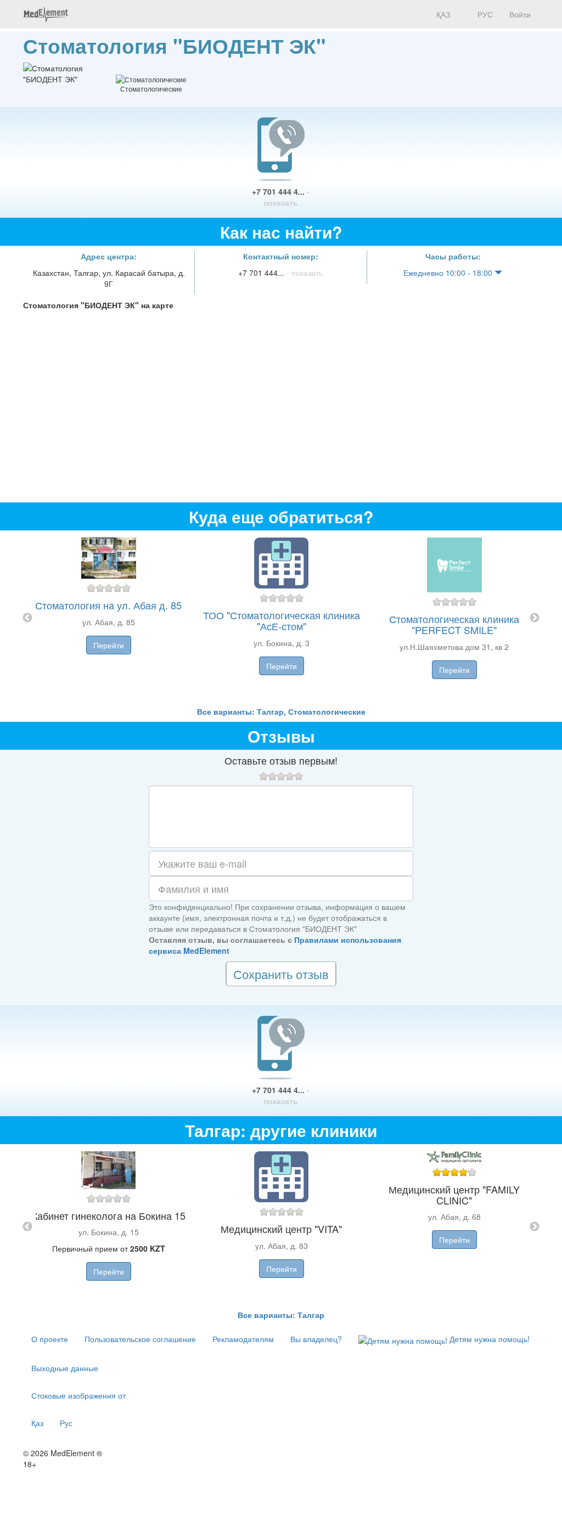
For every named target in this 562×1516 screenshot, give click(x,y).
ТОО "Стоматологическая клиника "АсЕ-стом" (281, 620)
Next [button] (534, 618)
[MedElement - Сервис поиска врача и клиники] (45, 14)
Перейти (108, 645)
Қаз (37, 1422)
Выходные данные (64, 1367)
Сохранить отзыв (281, 973)
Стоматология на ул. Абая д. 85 (108, 605)
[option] (281, 618)
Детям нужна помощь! (488, 1338)
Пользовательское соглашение (140, 1338)
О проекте (49, 1338)
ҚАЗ (442, 14)
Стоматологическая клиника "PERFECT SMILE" (454, 624)
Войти (520, 14)
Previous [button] (27, 618)
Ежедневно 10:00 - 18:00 (448, 272)
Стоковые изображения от (78, 1395)
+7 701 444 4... (281, 197)
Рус (66, 1422)
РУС (484, 14)
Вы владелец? (316, 1338)
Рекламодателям (243, 1338)
